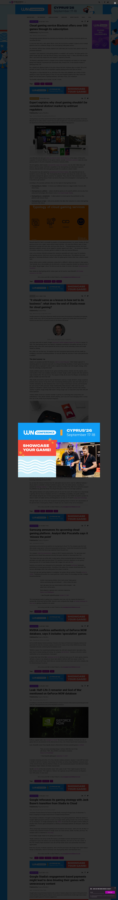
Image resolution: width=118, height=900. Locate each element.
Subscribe (110, 892)
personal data (94, 896)
